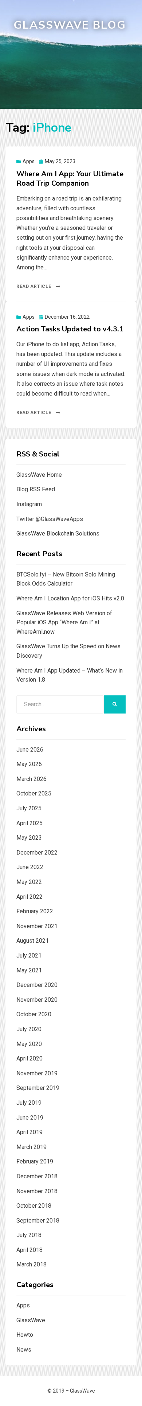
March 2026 (31, 779)
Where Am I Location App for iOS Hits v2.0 (70, 598)
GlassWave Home (39, 474)
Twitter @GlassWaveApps (49, 519)
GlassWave (30, 1320)
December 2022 (37, 852)
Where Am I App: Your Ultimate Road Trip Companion (69, 178)
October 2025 (33, 793)
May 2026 (29, 764)
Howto (24, 1334)
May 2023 (29, 837)
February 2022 (34, 911)
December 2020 (37, 984)
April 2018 (29, 1249)
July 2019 (29, 1102)
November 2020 (37, 999)
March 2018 (31, 1264)
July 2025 (29, 808)
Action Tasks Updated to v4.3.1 (69, 329)
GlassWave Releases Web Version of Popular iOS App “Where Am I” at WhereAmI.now (64, 622)
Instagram (29, 504)
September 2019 (37, 1087)
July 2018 (29, 1235)
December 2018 (37, 1176)
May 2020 (29, 1044)
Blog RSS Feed (35, 489)
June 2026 (29, 749)
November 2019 (37, 1073)
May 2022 (29, 881)
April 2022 (29, 896)
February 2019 (34, 1161)
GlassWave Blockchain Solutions (57, 533)
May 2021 (29, 970)
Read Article (33, 286)
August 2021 (32, 940)
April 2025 (29, 823)
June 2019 (29, 1117)
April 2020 (29, 1058)
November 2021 (37, 926)
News (23, 1349)
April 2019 (29, 1132)
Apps (29, 161)
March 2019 (31, 1147)
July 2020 (29, 1029)
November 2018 (37, 1191)
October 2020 (33, 1014)
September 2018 (37, 1220)
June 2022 (29, 867)
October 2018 (33, 1205)
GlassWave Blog (69, 25)
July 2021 (29, 955)
